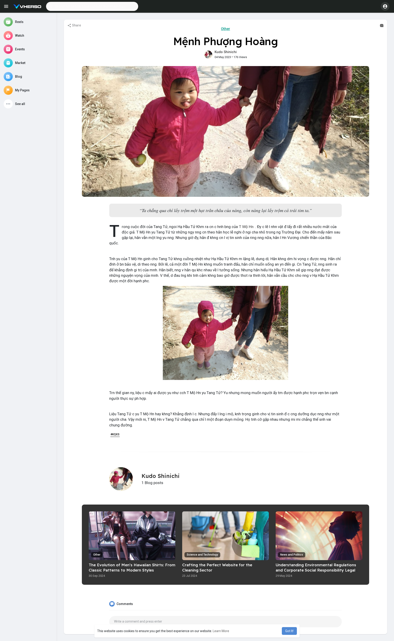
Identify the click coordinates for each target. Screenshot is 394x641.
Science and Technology (202, 554)
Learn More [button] (221, 631)
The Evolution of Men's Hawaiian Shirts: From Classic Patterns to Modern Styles (132, 567)
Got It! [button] (289, 631)
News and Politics (291, 554)
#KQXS (115, 434)
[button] (92, 6)
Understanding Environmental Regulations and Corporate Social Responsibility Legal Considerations (316, 570)
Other (225, 29)
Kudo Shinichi (226, 52)
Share (76, 25)
